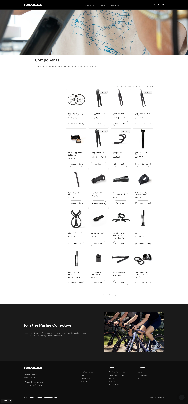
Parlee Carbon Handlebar (117, 153)
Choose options (76, 123)
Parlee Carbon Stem (97, 193)
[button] (77, 5)
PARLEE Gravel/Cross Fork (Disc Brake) (98, 114)
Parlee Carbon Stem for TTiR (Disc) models (120, 193)
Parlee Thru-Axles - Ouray (74, 273)
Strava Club (142, 375)
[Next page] (115, 295)
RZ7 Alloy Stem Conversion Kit (96, 273)
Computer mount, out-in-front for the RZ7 (98, 232)
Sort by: (119, 86)
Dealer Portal (86, 381)
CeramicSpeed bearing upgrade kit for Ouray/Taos (75, 154)
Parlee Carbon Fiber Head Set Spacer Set (142, 273)
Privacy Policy (114, 385)
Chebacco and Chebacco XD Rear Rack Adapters (119, 233)
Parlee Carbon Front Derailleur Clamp (141, 193)
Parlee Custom (86, 375)
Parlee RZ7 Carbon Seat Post (141, 153)
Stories (140, 378)
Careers (112, 381)
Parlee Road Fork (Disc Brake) (120, 114)
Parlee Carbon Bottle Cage (75, 232)
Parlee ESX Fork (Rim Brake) (98, 153)
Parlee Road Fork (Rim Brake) (142, 114)
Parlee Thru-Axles (119, 273)
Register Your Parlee (117, 372)
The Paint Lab (86, 378)
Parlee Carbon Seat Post (74, 193)
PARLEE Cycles (159, 397)
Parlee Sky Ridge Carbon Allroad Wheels (76, 114)
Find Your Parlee (87, 372)
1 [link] (103, 295)
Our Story (141, 372)
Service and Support (117, 375)
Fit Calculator (114, 378)
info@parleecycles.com (33, 382)
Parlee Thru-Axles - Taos (141, 232)
